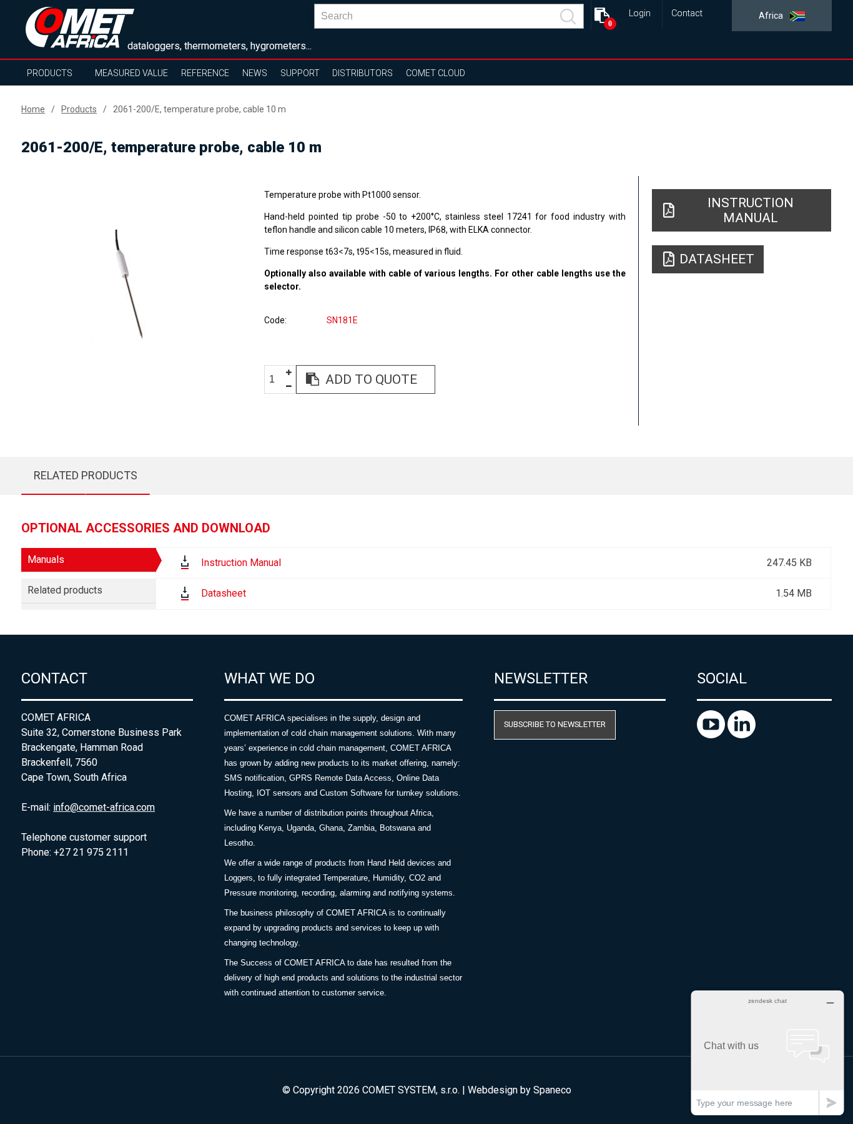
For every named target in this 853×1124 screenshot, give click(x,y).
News (254, 73)
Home (33, 109)
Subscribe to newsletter (555, 724)
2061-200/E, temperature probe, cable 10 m (199, 109)
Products (49, 73)
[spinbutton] (276, 380)
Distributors (362, 73)
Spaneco (552, 1090)
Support (300, 73)
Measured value (131, 73)
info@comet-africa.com (104, 807)
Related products (85, 475)
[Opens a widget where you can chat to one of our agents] (767, 1052)
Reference (205, 73)
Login (640, 13)
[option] (130, 285)
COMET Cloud (435, 73)
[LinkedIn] (741, 735)
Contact (687, 13)
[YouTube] (712, 735)
